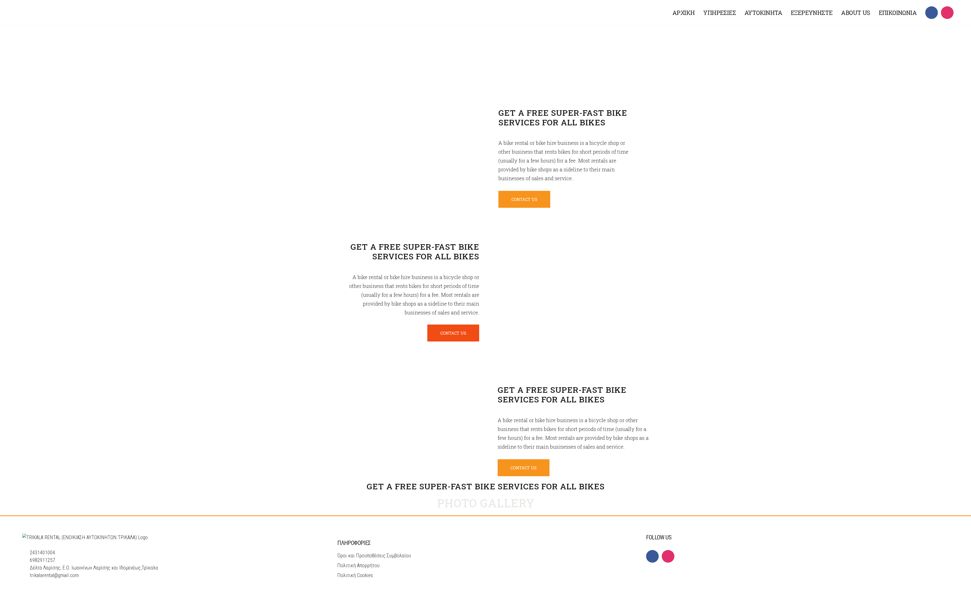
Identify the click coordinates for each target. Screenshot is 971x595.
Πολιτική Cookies (355, 575)
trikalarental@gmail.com (54, 575)
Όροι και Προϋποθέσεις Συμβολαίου (374, 555)
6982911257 (42, 560)
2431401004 (42, 553)
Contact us (524, 199)
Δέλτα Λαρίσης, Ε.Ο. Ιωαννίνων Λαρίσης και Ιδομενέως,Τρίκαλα (94, 568)
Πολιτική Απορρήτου (358, 565)
